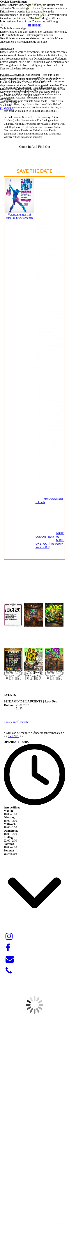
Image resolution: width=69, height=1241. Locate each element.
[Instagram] (9, 936)
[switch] (2, 45)
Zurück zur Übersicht (16, 722)
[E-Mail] (10, 959)
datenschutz (56, 1223)
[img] (35, 11)
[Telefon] (9, 970)
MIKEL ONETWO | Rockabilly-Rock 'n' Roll (50, 544)
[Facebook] (8, 948)
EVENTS (13, 736)
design (43, 1205)
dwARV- (33, 1205)
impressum (38, 1223)
